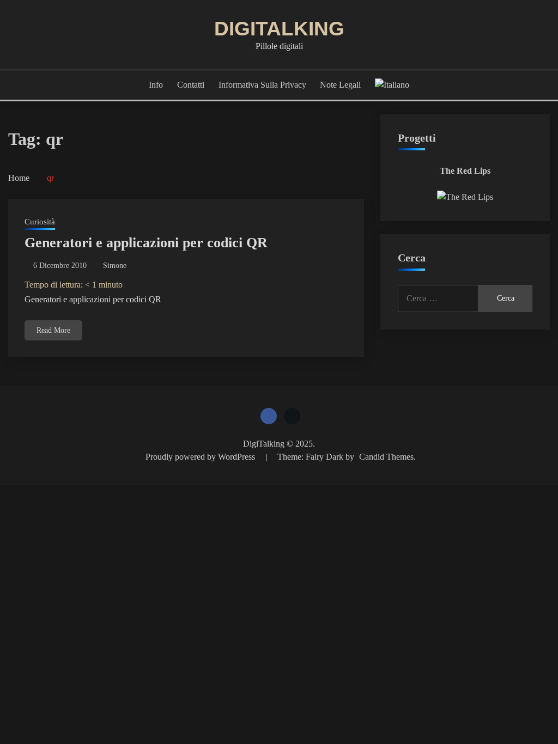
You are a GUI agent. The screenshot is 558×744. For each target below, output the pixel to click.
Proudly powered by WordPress (201, 456)
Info (156, 84)
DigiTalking (279, 28)
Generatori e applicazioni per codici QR (146, 243)
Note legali (340, 84)
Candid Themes (386, 456)
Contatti (190, 84)
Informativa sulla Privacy (262, 84)
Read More (53, 330)
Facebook (268, 416)
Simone (114, 265)
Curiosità (40, 221)
